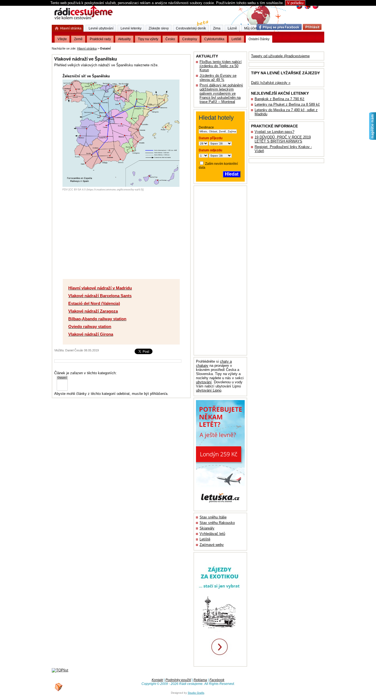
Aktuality (124, 39)
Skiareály (207, 528)
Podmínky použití (178, 680)
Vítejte (62, 39)
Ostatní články (259, 39)
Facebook (216, 680)
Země (78, 39)
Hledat (231, 174)
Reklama (200, 680)
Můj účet (250, 28)
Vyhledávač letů (212, 534)
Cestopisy (189, 39)
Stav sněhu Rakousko (217, 523)
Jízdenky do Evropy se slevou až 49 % (218, 77)
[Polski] (315, 8)
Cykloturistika (214, 39)
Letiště (205, 539)
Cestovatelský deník (191, 28)
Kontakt (157, 680)
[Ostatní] (62, 378)
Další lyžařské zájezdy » (270, 83)
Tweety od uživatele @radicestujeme (280, 56)
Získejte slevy (159, 28)
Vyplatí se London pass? (274, 132)
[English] (307, 8)
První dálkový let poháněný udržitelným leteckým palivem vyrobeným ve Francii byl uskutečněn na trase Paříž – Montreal (221, 93)
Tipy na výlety (148, 39)
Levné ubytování (101, 28)
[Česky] (299, 8)
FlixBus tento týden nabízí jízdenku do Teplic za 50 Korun (221, 66)
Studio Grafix (196, 692)
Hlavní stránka (87, 48)
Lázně (232, 28)
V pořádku (295, 3)
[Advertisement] (180, 47)
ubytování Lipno (208, 390)
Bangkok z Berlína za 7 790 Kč (279, 99)
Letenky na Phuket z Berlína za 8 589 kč (287, 104)
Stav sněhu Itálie (213, 517)
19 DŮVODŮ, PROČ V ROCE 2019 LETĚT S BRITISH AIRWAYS (283, 139)
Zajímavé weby (212, 545)
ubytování (204, 382)
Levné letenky (131, 28)
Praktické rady (100, 39)
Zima (216, 28)
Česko (170, 39)
